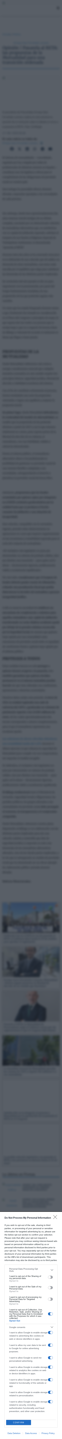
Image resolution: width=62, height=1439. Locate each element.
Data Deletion (14, 1433)
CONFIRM (18, 1422)
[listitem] (31, 1270)
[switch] (50, 1277)
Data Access (31, 1433)
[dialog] (31, 1325)
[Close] (56, 1218)
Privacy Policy (48, 1433)
